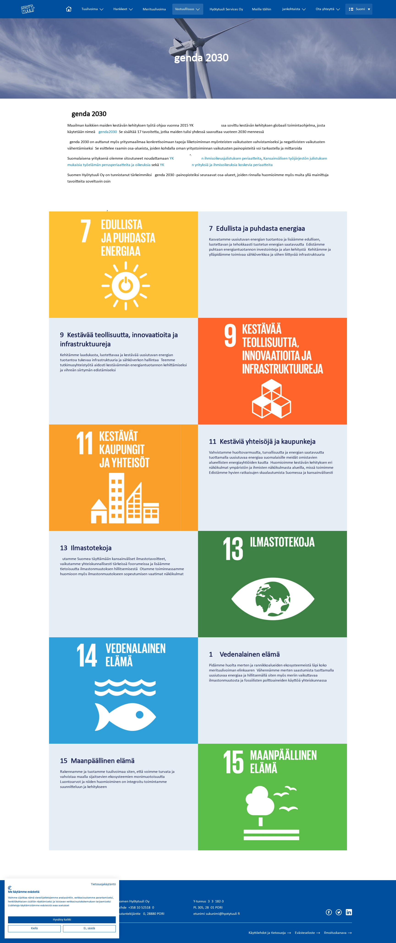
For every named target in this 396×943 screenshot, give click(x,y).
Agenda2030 (106, 132)
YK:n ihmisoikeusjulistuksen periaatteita (215, 158)
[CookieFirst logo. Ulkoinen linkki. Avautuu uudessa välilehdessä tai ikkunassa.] (9, 888)
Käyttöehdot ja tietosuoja (267, 933)
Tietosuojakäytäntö (103, 884)
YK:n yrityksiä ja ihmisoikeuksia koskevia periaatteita (216, 165)
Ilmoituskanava (335, 933)
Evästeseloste (305, 933)
